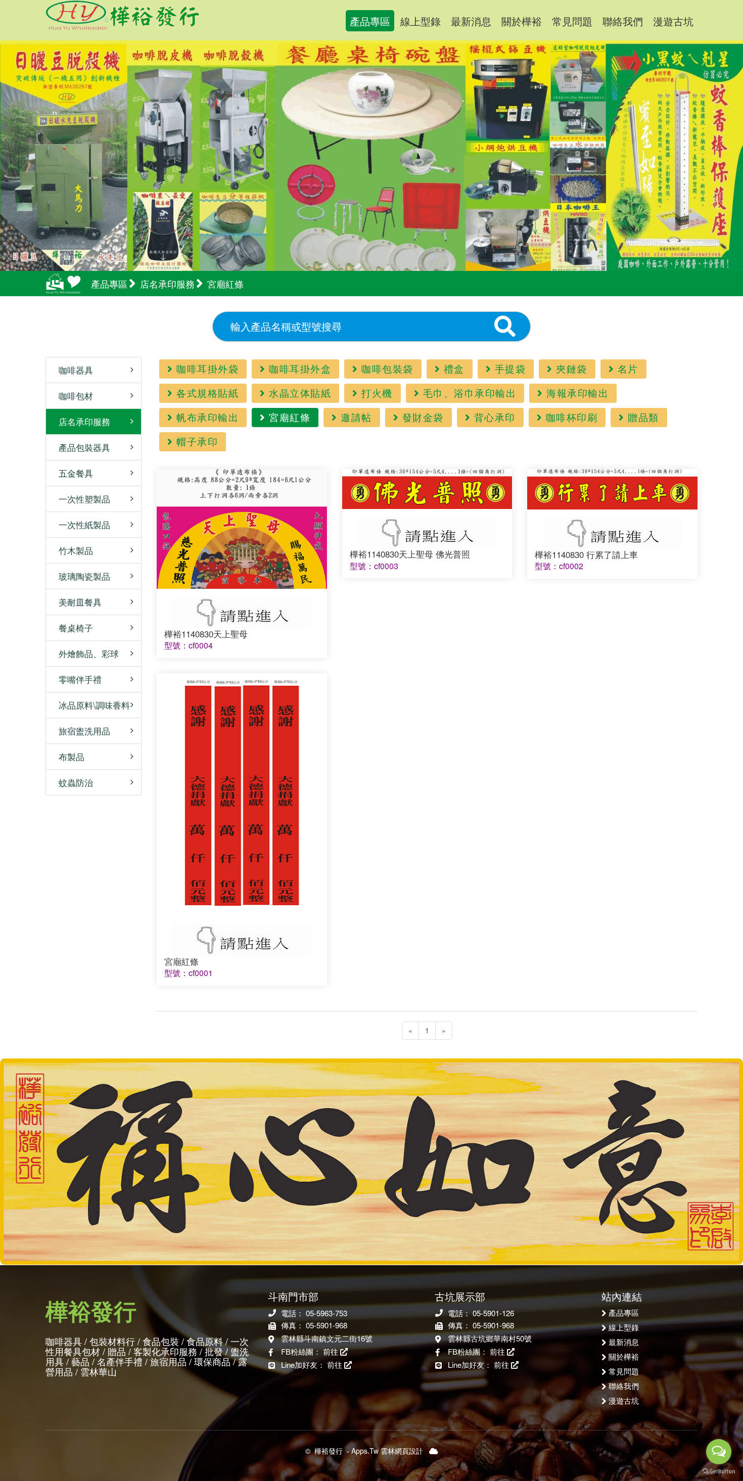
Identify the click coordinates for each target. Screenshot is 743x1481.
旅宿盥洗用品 (80, 730)
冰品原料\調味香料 (90, 705)
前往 (331, 1351)
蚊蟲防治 (72, 782)
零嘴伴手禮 (76, 679)
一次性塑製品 (80, 498)
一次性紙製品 (80, 524)
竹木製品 (72, 550)
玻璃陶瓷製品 (80, 576)
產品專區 (370, 21)
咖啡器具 (72, 369)
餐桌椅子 (72, 627)
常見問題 (572, 21)
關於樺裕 (521, 21)
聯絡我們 (622, 21)
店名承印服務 (80, 421)
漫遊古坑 (673, 21)
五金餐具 (72, 473)
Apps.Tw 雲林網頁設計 (387, 1451)
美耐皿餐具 (76, 601)
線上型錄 (420, 21)
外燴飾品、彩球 (85, 653)
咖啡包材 (72, 395)
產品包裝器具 (80, 447)
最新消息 (471, 21)
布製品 (67, 756)
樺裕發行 (148, 20)
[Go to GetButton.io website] (719, 1471)
